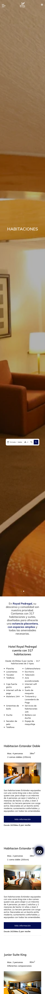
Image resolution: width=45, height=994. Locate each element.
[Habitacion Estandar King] (22, 877)
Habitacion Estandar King (21, 848)
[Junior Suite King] (22, 985)
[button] (21, 591)
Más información (23, 819)
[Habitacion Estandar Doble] (22, 772)
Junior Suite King (15, 954)
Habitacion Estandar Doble (22, 746)
